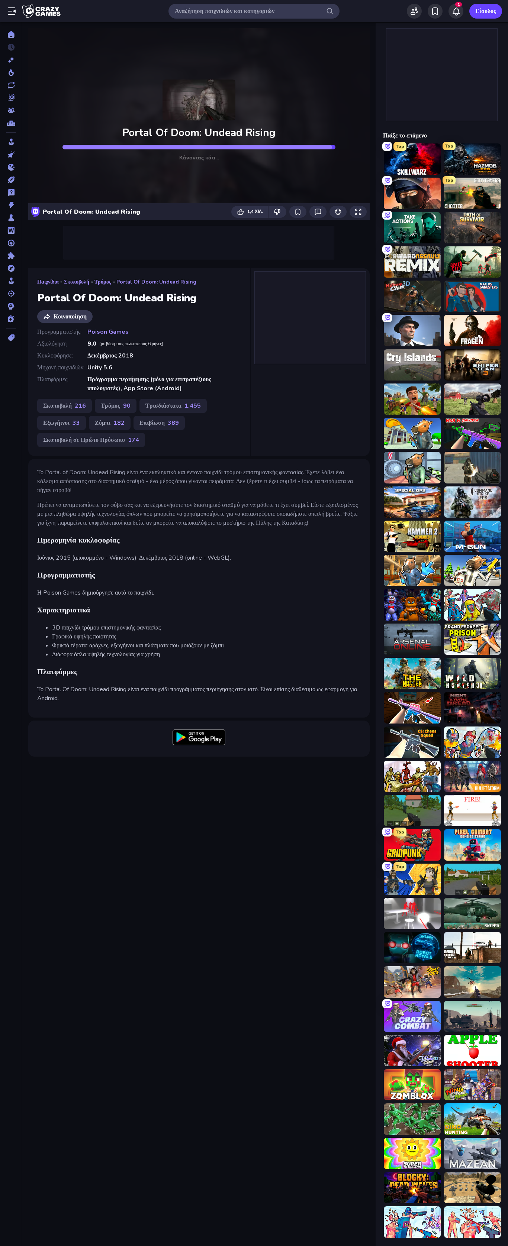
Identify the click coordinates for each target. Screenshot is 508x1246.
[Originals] (11, 97)
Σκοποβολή (76, 281)
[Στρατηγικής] (11, 306)
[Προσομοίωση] (11, 281)
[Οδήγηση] (11, 243)
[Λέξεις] (11, 230)
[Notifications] (455, 11)
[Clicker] (11, 154)
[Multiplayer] (11, 110)
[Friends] (414, 11)
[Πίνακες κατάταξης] (11, 123)
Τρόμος (102, 281)
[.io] (11, 167)
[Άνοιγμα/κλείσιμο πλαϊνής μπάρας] (12, 11)
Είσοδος (485, 11)
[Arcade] (11, 142)
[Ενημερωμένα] (11, 85)
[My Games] (435, 11)
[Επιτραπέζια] (11, 217)
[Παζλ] (11, 255)
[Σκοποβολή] (11, 293)
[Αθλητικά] (11, 180)
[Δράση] (11, 205)
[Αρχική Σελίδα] (11, 34)
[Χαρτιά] (11, 319)
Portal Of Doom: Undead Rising (156, 281)
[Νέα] (11, 60)
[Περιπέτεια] (11, 268)
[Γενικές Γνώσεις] (11, 192)
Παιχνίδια (48, 281)
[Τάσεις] (11, 72)
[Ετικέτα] (11, 337)
